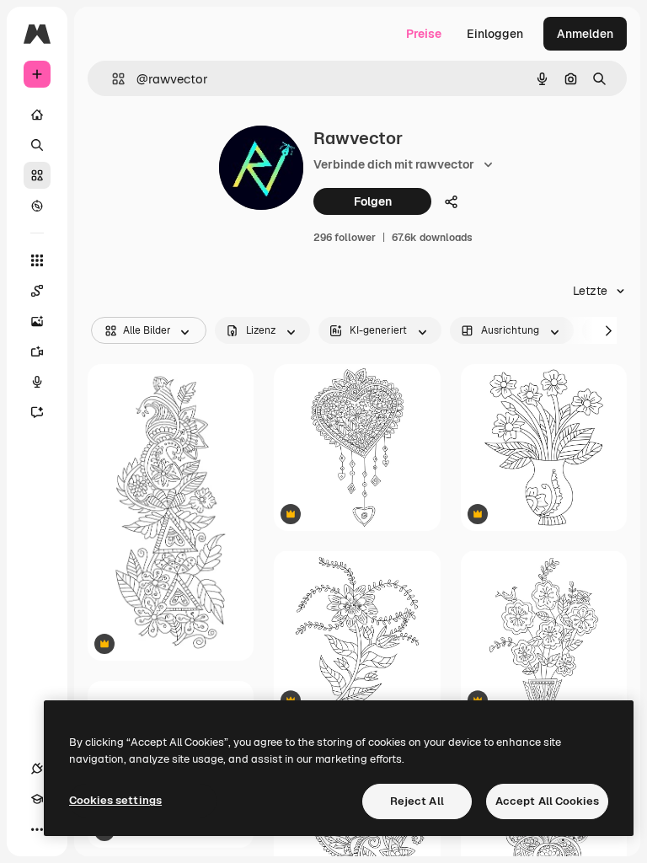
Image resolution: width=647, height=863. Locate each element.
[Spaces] (37, 290)
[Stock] (37, 175)
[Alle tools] (37, 260)
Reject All (417, 801)
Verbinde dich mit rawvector (393, 164)
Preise (423, 33)
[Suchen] (37, 144)
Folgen (373, 201)
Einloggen (495, 33)
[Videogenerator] (37, 351)
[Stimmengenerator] (37, 381)
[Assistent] (37, 412)
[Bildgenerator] (37, 321)
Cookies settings (115, 800)
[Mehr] (37, 829)
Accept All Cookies (547, 801)
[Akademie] (37, 798)
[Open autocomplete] (111, 78)
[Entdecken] (37, 205)
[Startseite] (37, 114)
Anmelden (585, 33)
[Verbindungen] (37, 768)
